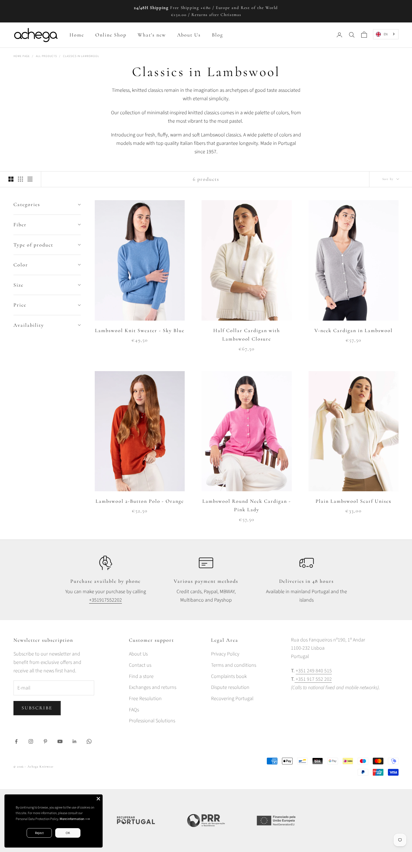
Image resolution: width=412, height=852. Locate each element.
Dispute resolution (230, 687)
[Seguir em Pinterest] (45, 741)
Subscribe (37, 708)
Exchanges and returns (152, 687)
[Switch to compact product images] (30, 179)
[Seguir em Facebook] (16, 741)
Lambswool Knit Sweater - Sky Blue (139, 330)
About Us (189, 35)
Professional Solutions (152, 720)
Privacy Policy (225, 653)
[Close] (98, 798)
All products (46, 56)
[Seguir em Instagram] (31, 741)
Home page (21, 56)
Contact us (140, 665)
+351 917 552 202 (313, 679)
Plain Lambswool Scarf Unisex (353, 501)
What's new (152, 35)
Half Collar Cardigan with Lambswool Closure (246, 334)
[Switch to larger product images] (10, 179)
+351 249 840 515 (314, 670)
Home (77, 35)
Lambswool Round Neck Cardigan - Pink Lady (246, 505)
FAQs (134, 709)
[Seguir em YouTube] (60, 741)
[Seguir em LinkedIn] (74, 741)
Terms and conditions (233, 665)
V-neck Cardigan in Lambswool (353, 330)
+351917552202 (105, 600)
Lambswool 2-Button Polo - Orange (140, 501)
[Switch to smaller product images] (20, 179)
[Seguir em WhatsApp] (89, 741)
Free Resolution (145, 698)
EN (386, 33)
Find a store (141, 676)
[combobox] (386, 34)
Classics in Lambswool (81, 56)
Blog (217, 35)
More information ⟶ (75, 819)
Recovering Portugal (232, 698)
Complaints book (229, 676)
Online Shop (110, 35)
